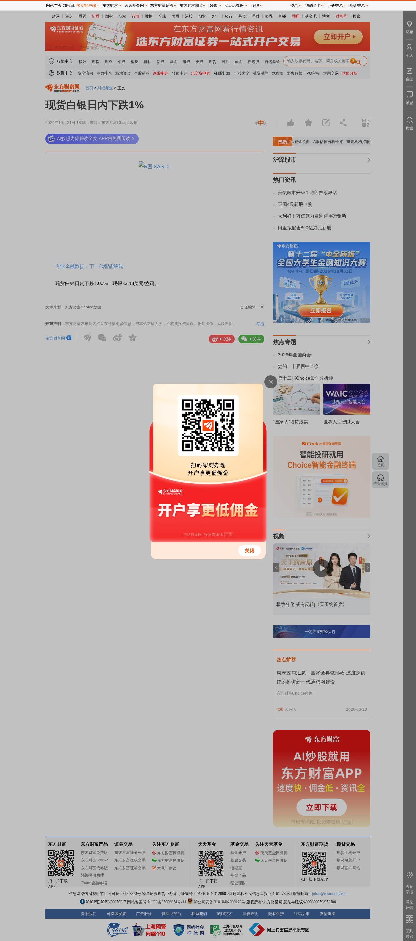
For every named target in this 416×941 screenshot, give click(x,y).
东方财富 (110, 5)
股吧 (255, 5)
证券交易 (335, 5)
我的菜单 (313, 5)
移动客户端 (86, 5)
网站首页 (54, 5)
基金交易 (357, 5)
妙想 (213, 5)
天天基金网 (134, 5)
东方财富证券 (162, 5)
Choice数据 (234, 5)
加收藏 (69, 5)
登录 (294, 5)
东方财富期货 (191, 5)
